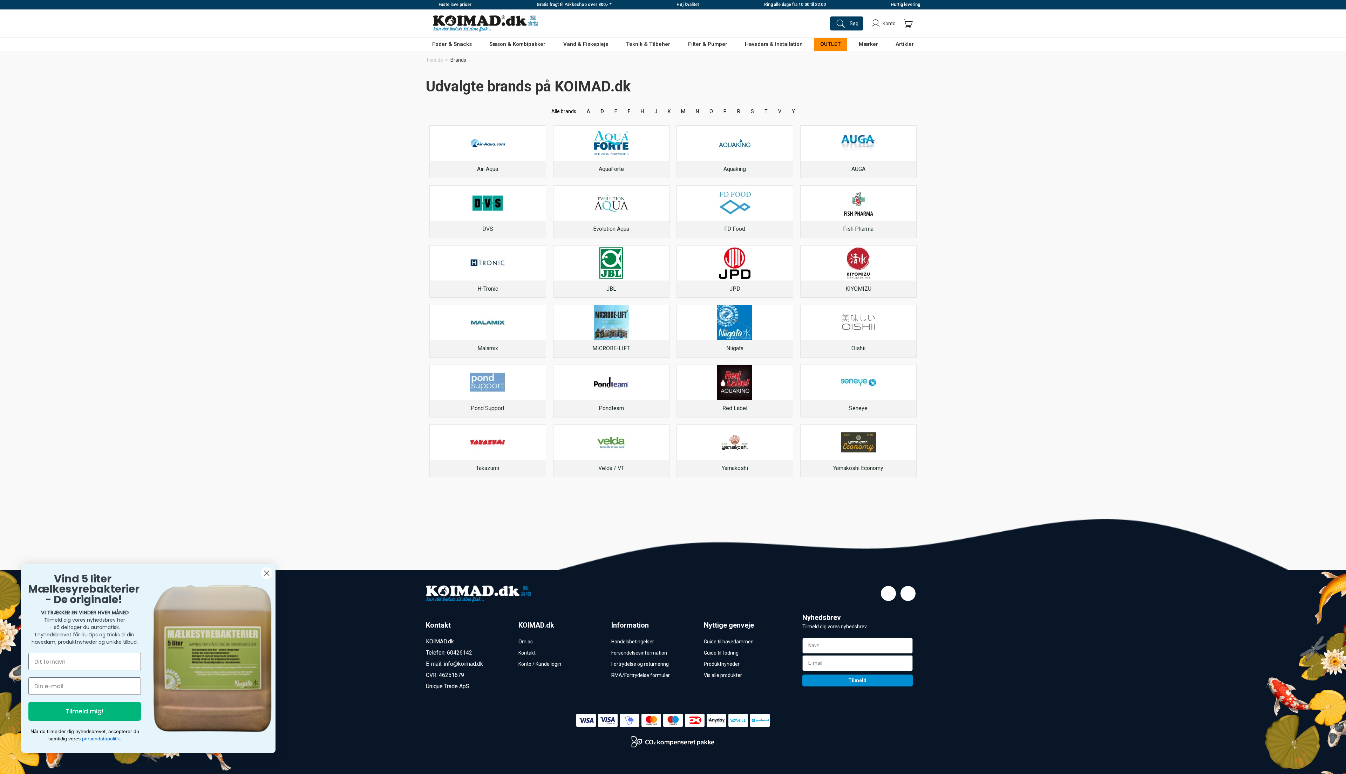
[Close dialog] (266, 573)
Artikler (905, 44)
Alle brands (563, 111)
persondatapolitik (101, 738)
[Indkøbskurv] (908, 23)
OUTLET (830, 44)
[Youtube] (908, 593)
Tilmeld (857, 680)
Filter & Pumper (707, 44)
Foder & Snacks (452, 44)
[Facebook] (888, 593)
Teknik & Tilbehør (648, 44)
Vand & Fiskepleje (586, 44)
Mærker (868, 44)
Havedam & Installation (774, 44)
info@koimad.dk (463, 664)
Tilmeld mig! (85, 711)
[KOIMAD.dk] (485, 23)
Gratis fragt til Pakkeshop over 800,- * (574, 4)
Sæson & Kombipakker (517, 44)
